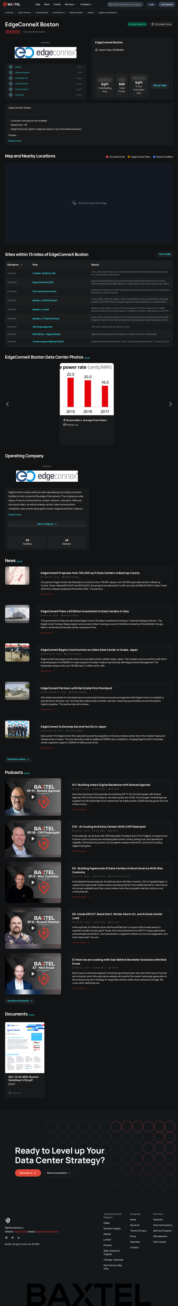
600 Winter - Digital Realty (46, 334)
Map (38, 4)
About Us (134, 1225)
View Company (45, 523)
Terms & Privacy (138, 1230)
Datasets (158, 1219)
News (47, 4)
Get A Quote (159, 1241)
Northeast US (59, 12)
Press (133, 1236)
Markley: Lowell (41, 309)
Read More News (16, 759)
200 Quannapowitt (43, 326)
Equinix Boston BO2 (43, 282)
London (107, 1239)
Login (151, 4)
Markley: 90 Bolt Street (45, 300)
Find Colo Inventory (163, 1225)
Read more (14, 140)
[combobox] (125, 4)
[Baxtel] (12, 4)
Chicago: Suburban (113, 1259)
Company (85, 4)
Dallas (107, 1222)
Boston (91, 12)
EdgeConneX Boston (108, 12)
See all (87, 357)
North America (24, 12)
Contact (134, 1247)
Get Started (166, 4)
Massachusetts (76, 12)
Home (133, 1219)
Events (57, 4)
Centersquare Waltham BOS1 (48, 341)
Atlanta (107, 1234)
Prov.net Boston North (44, 291)
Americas (9, 12)
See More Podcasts (18, 1000)
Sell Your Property (162, 1230)
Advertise (135, 1241)
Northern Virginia (112, 1228)
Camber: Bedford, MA (44, 273)
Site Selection (160, 1236)
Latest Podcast (137, 24)
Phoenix (108, 1245)
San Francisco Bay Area (113, 1267)
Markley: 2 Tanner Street (46, 318)
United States (42, 12)
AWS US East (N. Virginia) (112, 1252)
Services (69, 4)
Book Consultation (57, 1172)
